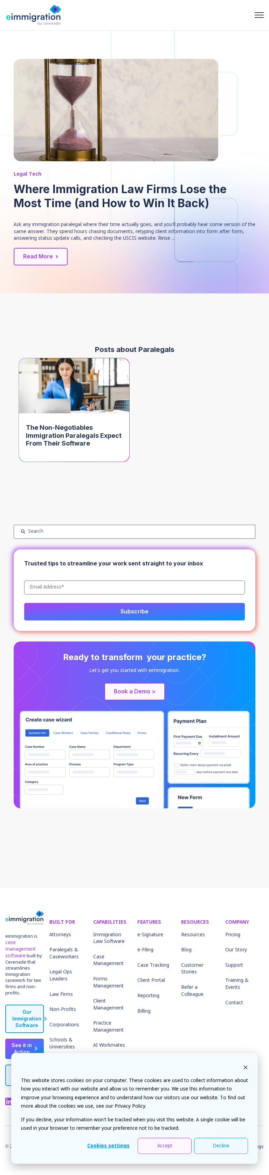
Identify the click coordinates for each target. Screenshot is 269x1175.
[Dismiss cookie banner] (245, 1067)
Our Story (236, 950)
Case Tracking (153, 965)
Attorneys (60, 935)
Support (234, 965)
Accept (164, 1146)
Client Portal (151, 980)
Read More (38, 256)
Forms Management (108, 982)
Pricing (232, 935)
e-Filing (145, 950)
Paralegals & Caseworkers (64, 953)
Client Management (108, 1004)
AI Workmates (109, 1045)
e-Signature (150, 935)
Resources (193, 935)
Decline (221, 1146)
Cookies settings (108, 1146)
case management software (20, 949)
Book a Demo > (135, 691)
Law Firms (61, 994)
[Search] (23, 532)
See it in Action (22, 1048)
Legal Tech (27, 174)
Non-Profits (62, 1009)
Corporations (64, 1025)
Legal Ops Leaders (60, 975)
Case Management (108, 960)
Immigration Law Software (109, 938)
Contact (234, 1003)
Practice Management (108, 1026)
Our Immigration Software (26, 1018)
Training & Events (237, 984)
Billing (144, 1011)
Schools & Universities (62, 1043)
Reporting (148, 996)
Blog (186, 950)
